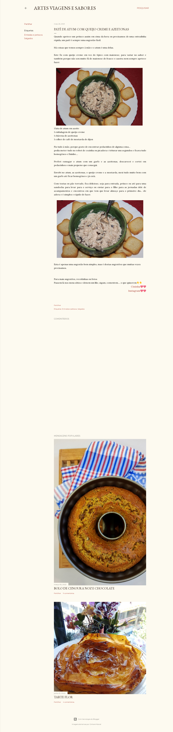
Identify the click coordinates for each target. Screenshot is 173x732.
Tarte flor (63, 697)
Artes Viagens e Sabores (65, 8)
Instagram (134, 290)
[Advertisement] (100, 409)
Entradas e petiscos (33, 35)
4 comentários (68, 702)
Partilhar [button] (28, 24)
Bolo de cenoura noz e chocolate (84, 588)
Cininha (135, 286)
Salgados (28, 38)
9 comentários (68, 593)
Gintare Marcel (95, 724)
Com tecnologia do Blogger (88, 719)
